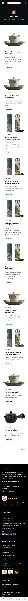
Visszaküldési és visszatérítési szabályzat (13, 523)
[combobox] (12, 3)
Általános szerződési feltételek (10, 525)
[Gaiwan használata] (14, 415)
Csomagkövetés (6, 547)
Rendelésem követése (8, 484)
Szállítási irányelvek (7, 518)
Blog (3, 516)
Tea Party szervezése (12, 392)
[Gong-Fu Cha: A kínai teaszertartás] (14, 81)
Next (22, 449)
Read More (9, 68)
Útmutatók (8, 49)
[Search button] (18, 3)
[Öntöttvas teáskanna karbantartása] (14, 208)
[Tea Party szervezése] (14, 377)
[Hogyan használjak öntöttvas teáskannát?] (14, 123)
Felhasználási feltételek (8, 550)
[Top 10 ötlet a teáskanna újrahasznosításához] (14, 338)
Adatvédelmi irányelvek (8, 520)
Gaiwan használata (11, 430)
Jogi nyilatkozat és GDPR (9, 528)
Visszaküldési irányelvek (8, 552)
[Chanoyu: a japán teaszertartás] (14, 296)
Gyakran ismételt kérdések (9, 545)
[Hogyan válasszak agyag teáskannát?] (14, 37)
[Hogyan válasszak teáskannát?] (14, 252)
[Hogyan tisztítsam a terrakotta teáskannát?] (14, 166)
